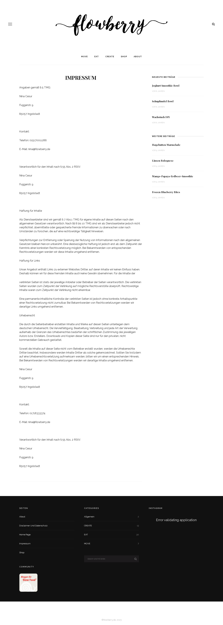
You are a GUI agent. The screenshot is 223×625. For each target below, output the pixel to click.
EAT (96, 56)
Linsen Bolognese (163, 160)
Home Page (25, 534)
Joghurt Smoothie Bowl (165, 85)
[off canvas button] (10, 24)
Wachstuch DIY (161, 117)
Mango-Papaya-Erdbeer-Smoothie (172, 176)
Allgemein (89, 516)
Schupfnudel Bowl (163, 101)
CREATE (109, 56)
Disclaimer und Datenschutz (33, 525)
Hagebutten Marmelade (166, 144)
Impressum (25, 543)
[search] (213, 24)
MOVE (84, 56)
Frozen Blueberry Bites (166, 192)
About (138, 56)
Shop (124, 56)
